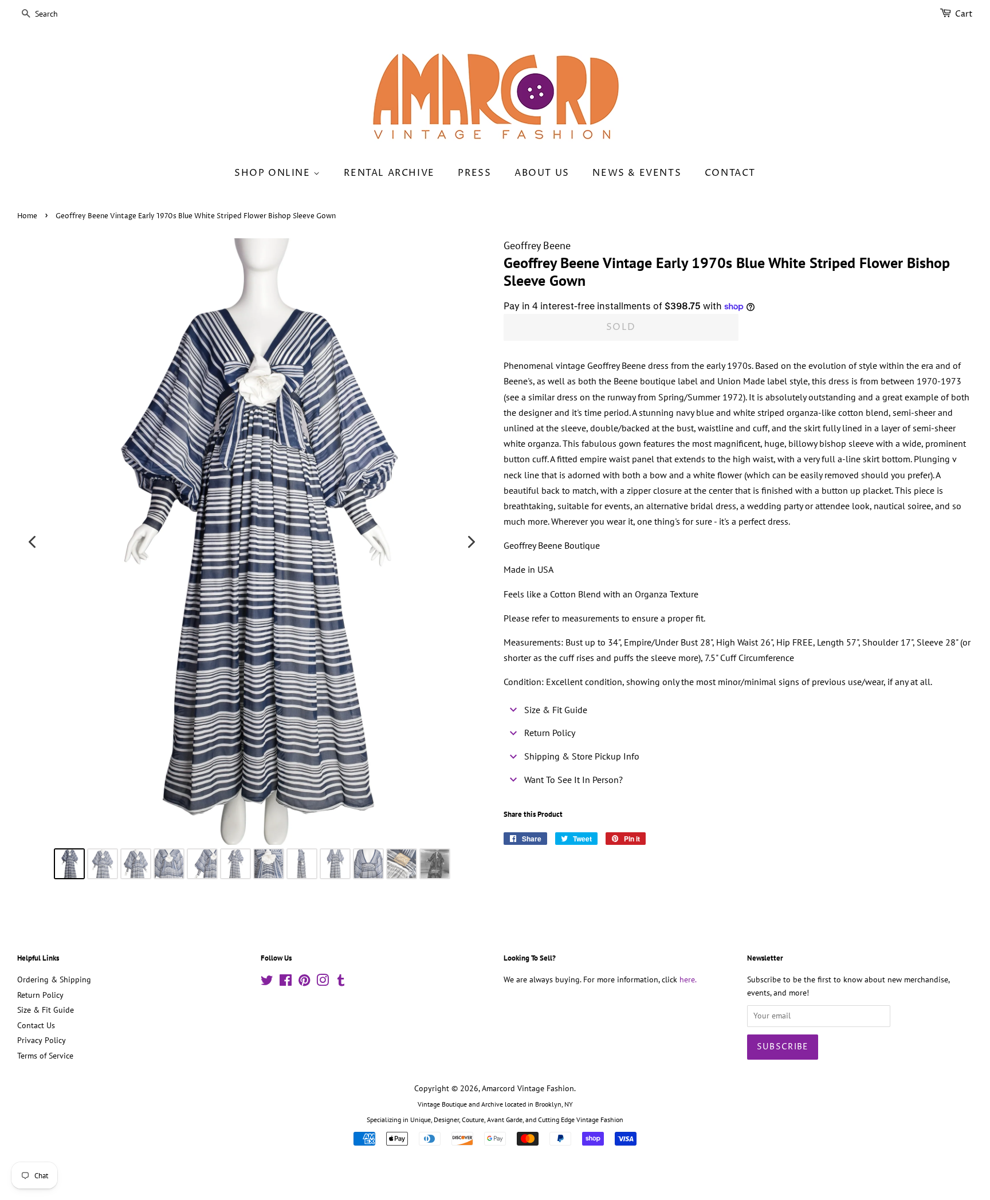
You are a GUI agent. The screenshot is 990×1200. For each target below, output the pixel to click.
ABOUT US (541, 173)
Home (27, 216)
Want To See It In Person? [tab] (573, 779)
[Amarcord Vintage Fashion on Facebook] (285, 982)
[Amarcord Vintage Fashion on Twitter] (267, 982)
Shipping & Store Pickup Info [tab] (581, 756)
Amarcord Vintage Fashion (528, 1088)
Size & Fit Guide (45, 1010)
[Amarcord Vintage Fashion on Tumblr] (341, 982)
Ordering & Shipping (54, 979)
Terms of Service (45, 1056)
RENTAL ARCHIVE (389, 173)
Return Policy (40, 995)
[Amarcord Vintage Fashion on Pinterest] (304, 982)
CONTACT (730, 173)
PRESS (474, 173)
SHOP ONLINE (273, 173)
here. (688, 979)
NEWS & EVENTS (636, 173)
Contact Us (36, 1025)
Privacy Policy (41, 1040)
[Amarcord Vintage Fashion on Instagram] (322, 982)
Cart (964, 14)
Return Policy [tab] (549, 732)
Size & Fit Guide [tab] (555, 709)
